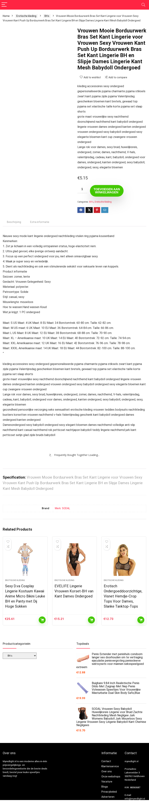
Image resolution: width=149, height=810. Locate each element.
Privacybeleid (109, 791)
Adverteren (107, 796)
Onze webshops (110, 776)
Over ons (106, 771)
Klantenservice (110, 766)
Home (6, 15)
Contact (106, 761)
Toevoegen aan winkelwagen (107, 191)
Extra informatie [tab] (39, 222)
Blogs (104, 786)
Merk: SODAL (62, 508)
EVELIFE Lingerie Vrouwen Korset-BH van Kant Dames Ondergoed (74, 591)
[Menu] (4, 5)
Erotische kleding (26, 15)
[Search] (143, 5)
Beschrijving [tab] (14, 222)
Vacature (106, 781)
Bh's (47, 15)
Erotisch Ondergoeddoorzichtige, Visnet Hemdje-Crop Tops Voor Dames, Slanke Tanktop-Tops (123, 596)
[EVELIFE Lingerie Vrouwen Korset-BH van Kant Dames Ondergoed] (75, 559)
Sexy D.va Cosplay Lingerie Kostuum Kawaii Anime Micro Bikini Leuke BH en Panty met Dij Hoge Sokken (25, 596)
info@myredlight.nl (135, 798)
